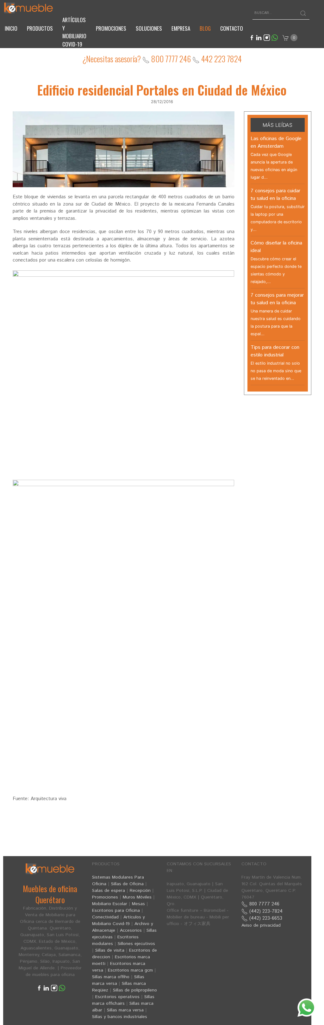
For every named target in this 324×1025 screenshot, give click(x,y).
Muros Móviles (137, 897)
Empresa (180, 28)
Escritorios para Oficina (116, 910)
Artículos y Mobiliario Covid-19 (118, 920)
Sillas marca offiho (110, 977)
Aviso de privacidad (261, 925)
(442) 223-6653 (265, 918)
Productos (40, 28)
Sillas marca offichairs (123, 1000)
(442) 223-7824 (265, 911)
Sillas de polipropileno (135, 990)
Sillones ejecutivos (136, 944)
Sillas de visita (109, 950)
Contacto (231, 28)
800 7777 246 (170, 59)
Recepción (140, 890)
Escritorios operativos (117, 997)
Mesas (138, 904)
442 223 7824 (221, 59)
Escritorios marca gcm (130, 970)
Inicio (11, 28)
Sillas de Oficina (127, 884)
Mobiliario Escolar (109, 904)
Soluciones (149, 28)
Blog (205, 28)
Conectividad (105, 917)
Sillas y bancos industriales (119, 1017)
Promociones (111, 28)
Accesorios (131, 930)
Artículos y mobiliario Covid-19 (74, 32)
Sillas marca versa (125, 1010)
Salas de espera (108, 890)
